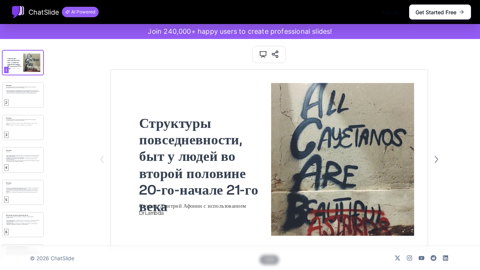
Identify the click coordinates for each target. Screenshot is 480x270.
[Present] (263, 54)
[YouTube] (421, 258)
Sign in (390, 12)
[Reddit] (433, 258)
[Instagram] (409, 258)
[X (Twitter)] (397, 258)
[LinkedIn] (445, 258)
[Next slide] (436, 159)
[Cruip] (18, 12)
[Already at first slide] (102, 159)
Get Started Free (436, 12)
